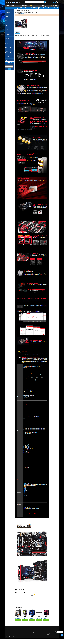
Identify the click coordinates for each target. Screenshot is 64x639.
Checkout (54, 2)
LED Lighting (7, 34)
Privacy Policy (48, 632)
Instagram (34, 632)
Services (6, 48)
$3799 (46, 616)
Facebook (34, 630)
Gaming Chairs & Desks (8, 24)
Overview (17, 32)
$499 (39, 616)
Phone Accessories (7, 44)
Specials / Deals (8, 632)
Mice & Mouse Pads (7, 37)
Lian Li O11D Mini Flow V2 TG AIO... (32, 618)
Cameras (6, 15)
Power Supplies (7, 46)
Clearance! (6, 60)
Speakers (6, 51)
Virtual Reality (7, 57)
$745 (18, 616)
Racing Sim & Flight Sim (8, 47)
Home (15, 10)
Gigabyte (22, 13)
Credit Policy (48, 633)
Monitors (6, 39)
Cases (6, 17)
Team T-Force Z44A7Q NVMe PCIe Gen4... (39, 618)
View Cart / (51, 2)
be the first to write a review (33, 603)
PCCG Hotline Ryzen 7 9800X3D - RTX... (46, 618)
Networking (6, 42)
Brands (7, 630)
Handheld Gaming (7, 12)
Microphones (7, 38)
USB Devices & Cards (8, 55)
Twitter (34, 631)
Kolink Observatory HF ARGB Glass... (25, 618)
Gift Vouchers (7, 26)
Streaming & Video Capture (8, 52)
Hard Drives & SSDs (7, 29)
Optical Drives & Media (8, 43)
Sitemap (48, 634)
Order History (21, 630)
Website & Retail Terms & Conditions (51, 630)
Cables (6, 13)
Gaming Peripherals (7, 25)
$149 (25, 616)
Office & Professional (8, 11)
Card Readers (7, 16)
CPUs (6, 20)
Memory (6, 35)
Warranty (48, 631)
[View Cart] (57, 2)
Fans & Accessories (7, 21)
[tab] (46, 596)
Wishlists (21, 632)
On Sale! (6, 59)
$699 (32, 616)
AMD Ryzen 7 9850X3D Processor (18, 618)
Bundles (7, 631)
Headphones (7, 30)
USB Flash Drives (7, 56)
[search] (45, 2)
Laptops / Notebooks (8, 33)
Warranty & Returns (22, 631)
